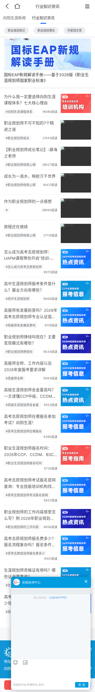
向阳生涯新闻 (14, 18)
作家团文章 (74, 30)
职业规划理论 (46, 30)
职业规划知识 (16, 30)
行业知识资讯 (43, 18)
